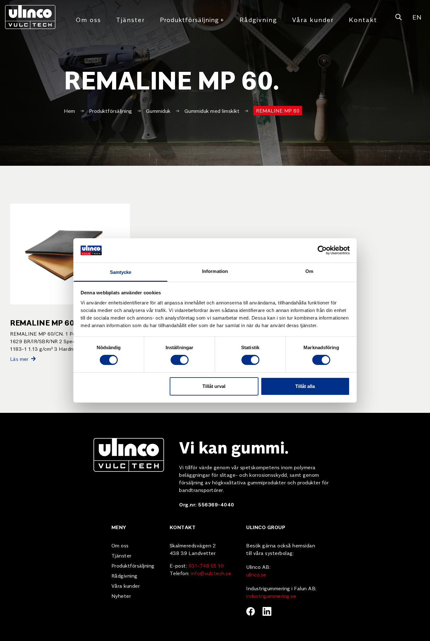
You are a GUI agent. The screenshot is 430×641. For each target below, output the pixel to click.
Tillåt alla (305, 386)
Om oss (88, 19)
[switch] (180, 360)
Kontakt (363, 19)
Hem (69, 110)
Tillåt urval (213, 386)
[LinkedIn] (267, 611)
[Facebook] (250, 611)
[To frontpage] (30, 17)
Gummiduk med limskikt (212, 110)
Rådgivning (258, 19)
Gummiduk (158, 110)
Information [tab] (215, 271)
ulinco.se (256, 574)
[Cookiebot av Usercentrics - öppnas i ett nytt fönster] (322, 250)
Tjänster (130, 19)
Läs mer (19, 358)
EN (416, 17)
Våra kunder (313, 19)
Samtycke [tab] (121, 272)
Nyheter (121, 595)
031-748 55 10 (206, 565)
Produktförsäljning (192, 19)
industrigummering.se (271, 595)
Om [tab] (309, 271)
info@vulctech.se (211, 572)
